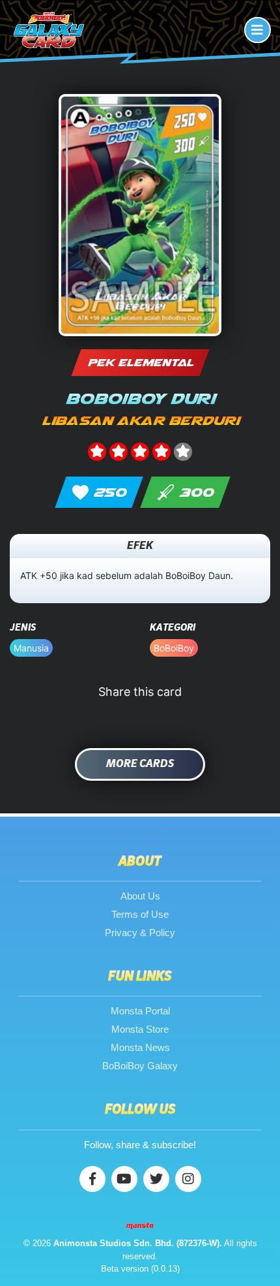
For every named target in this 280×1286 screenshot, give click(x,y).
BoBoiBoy (174, 647)
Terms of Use (140, 914)
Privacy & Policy (140, 932)
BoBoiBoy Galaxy (140, 1065)
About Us (140, 896)
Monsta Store (140, 1029)
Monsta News (140, 1047)
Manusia (31, 647)
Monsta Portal (140, 1010)
